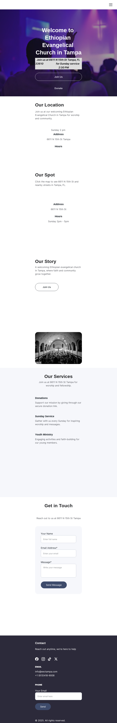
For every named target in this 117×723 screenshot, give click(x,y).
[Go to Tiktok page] (49, 659)
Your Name (47, 533)
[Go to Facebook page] (37, 659)
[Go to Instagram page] (43, 659)
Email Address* (49, 547)
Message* (46, 562)
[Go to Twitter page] (56, 659)
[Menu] (110, 4)
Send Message (54, 584)
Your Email (41, 690)
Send (43, 706)
